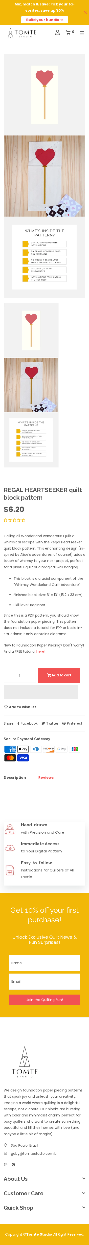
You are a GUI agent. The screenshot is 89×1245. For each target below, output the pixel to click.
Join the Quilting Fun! (44, 999)
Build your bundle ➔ (44, 19)
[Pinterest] (13, 1164)
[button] (15, 520)
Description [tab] (15, 777)
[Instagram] (6, 1164)
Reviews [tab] (46, 777)
